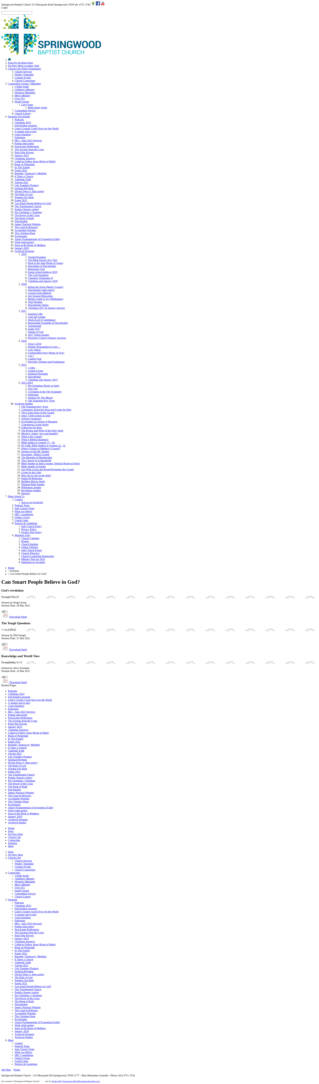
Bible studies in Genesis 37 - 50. (38, 442)
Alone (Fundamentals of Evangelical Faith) (37, 239)
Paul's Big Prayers (24, 152)
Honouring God (36, 269)
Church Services (23, 71)
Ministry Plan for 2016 (33, 559)
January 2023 (22, 155)
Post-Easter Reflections (27, 146)
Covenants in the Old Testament (44, 391)
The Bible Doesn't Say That (42, 260)
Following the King (31, 427)
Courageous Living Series (35, 424)
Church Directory (30, 553)
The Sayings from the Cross (29, 149)
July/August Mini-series (40, 296)
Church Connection (25, 80)
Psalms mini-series (24, 143)
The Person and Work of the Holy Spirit (42, 430)
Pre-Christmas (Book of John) (43, 385)
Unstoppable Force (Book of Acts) (46, 352)
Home (11, 567)
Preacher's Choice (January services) (47, 337)
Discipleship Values (38, 305)
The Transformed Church (28, 206)
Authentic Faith (23, 179)
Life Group (27, 104)
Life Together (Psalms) (27, 185)
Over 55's (20, 98)
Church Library (23, 113)
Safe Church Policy (31, 526)
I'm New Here (23, 65)
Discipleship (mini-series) (41, 290)
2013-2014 (27, 382)
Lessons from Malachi (39, 293)
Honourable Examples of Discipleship (48, 323)
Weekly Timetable (24, 74)
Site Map (6, 1069)
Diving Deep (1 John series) (29, 191)
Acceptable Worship (25, 230)
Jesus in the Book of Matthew (30, 245)
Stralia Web (57, 1081)
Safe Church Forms (31, 550)
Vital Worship (35, 302)
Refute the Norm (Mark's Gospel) (45, 287)
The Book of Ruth (24, 218)
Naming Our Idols (24, 197)
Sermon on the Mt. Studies (35, 451)
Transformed (34, 326)
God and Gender (37, 317)
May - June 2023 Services (28, 140)
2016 (24, 340)
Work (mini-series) (24, 242)
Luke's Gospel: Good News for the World (36, 128)
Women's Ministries (25, 92)
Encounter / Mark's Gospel (35, 454)
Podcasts (19, 119)
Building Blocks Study (33, 481)
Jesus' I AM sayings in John (35, 415)
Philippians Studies (31, 487)
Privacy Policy (29, 529)
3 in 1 (31, 355)
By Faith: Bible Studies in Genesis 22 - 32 (43, 445)
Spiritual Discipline (38, 373)
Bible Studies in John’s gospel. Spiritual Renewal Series (50, 463)
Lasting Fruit (34, 358)
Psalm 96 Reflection (31, 478)
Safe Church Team (24, 508)
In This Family (22, 167)
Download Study (18, 616)
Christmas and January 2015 (43, 379)
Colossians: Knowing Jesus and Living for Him (46, 409)
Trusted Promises (37, 257)
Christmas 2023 (23, 122)
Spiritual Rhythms (24, 188)
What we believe (23, 511)
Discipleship (21, 221)
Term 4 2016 (34, 343)
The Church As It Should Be (36, 460)
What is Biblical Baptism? (35, 439)
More (16, 496)
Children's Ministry (25, 89)
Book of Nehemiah (25, 164)
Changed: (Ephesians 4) (40, 278)
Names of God (35, 331)
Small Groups (22, 101)
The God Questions (38, 275)
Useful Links (21, 520)
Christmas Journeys (25, 158)
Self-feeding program (26, 125)
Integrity (25, 493)
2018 (24, 284)
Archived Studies (24, 403)
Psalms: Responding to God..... (44, 346)
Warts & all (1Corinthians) (41, 320)
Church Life (24, 68)
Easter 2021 (21, 200)
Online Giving (22, 517)
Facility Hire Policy (31, 532)
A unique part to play (26, 131)
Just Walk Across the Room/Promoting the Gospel (47, 469)
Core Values (34, 349)
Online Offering (29, 547)
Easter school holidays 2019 (42, 272)
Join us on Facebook (32, 502)
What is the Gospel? (31, 436)
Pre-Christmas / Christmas (28, 212)
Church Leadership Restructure (37, 556)
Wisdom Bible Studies (33, 484)
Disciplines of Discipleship (42, 266)
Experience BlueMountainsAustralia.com (81, 1081)
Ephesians (20, 137)
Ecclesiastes (21, 236)
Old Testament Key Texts (41, 400)
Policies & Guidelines (26, 523)
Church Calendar (30, 538)
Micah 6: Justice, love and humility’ (40, 433)
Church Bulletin (29, 544)
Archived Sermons (24, 251)
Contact (19, 499)
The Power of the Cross (27, 215)
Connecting (24, 83)
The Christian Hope (25, 233)
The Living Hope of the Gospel (37, 412)
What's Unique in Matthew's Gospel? (40, 448)
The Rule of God (24, 194)
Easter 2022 (21, 170)
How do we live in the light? (36, 475)
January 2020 (22, 248)
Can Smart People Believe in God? (33, 203)
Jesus (20, 62)
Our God (32, 388)
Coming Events (23, 77)
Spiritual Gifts (35, 314)
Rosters (25, 541)
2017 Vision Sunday (38, 334)
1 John (31, 367)
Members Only (22, 535)
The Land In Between (26, 227)
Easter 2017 (34, 328)
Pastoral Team (22, 505)
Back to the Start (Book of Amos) (45, 263)
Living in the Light (31, 472)
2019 (24, 254)
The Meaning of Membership (36, 457)
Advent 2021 (21, 182)
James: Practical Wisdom (28, 224)
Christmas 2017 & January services (46, 308)
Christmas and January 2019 (43, 281)
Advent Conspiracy (31, 418)
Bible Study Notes (37, 107)
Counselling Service (25, 110)
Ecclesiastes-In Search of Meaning (39, 421)
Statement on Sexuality (33, 562)
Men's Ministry (22, 95)
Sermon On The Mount (40, 397)
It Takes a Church (24, 176)
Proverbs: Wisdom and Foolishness (46, 361)
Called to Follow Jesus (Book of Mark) (35, 161)
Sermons (19, 116)
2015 (24, 364)
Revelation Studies (31, 490)
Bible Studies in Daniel (33, 466)
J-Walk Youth (22, 86)
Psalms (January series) (27, 209)
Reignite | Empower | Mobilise (31, 173)
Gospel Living (35, 370)
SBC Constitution (24, 514)
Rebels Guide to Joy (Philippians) (45, 299)
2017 (24, 311)
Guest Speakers (23, 134)
